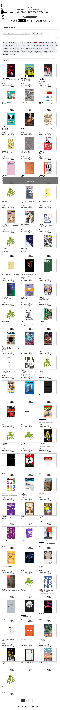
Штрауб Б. (23, 493)
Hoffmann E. (42, 639)
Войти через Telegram (31, 16)
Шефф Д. (41, 467)
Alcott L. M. (4, 565)
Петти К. (23, 323)
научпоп (41, 48)
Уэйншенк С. (42, 102)
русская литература (48, 51)
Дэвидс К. (41, 224)
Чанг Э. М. (23, 540)
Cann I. (41, 638)
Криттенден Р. (5, 467)
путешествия (30, 51)
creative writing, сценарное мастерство (14, 42)
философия (45, 52)
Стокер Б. (4, 443)
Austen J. (41, 662)
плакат (26, 49)
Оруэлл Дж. (5, 200)
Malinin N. (41, 542)
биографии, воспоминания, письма (30, 44)
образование (47, 48)
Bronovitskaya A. (43, 540)
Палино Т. (23, 321)
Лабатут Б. (41, 565)
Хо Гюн (22, 516)
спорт (10, 52)
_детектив (31, 58)
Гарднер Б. (23, 297)
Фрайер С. (41, 613)
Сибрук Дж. (5, 638)
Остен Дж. (4, 686)
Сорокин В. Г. (42, 419)
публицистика (23, 51)
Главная (4, 24)
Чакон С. (23, 492)
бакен (19, 44)
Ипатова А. (41, 78)
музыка (36, 48)
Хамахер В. (5, 613)
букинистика (10, 45)
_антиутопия (6, 58)
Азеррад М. (23, 394)
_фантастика (6, 60)
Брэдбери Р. (5, 250)
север (55, 51)
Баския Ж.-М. (42, 321)
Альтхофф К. (42, 394)
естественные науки (41, 45)
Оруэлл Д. (41, 177)
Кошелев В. (23, 615)
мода (32, 48)
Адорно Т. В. (42, 589)
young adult (26, 42)
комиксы (28, 46)
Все (34, 33)
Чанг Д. (22, 370)
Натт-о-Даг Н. (42, 152)
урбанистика (32, 52)
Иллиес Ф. (4, 175)
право (11, 51)
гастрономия (17, 45)
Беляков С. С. (24, 200)
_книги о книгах (46, 58)
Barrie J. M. (5, 662)
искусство (15, 46)
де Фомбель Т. (5, 128)
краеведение (34, 46)
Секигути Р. (5, 273)
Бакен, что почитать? (37, 706)
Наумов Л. (4, 516)
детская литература (26, 45)
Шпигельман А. (6, 394)
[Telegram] (28, 7)
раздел (36, 51)
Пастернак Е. (24, 250)
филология (38, 52)
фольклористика (53, 52)
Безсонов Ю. (42, 200)
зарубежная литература (52, 45)
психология (16, 51)
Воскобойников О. (25, 151)
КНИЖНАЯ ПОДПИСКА (36, 42)
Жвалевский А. (24, 248)
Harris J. (41, 370)
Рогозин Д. (41, 79)
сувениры (15, 52)
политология (43, 49)
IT (3, 42)
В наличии (39, 33)
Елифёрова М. (24, 78)
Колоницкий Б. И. (6, 78)
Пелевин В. (23, 273)
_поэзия (53, 58)
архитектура (14, 44)
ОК (57, 38)
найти (26, 33)
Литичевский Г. (24, 638)
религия (40, 51)
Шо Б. (3, 127)
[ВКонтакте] (31, 7)
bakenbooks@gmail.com (24, 706)
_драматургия (38, 58)
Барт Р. (4, 370)
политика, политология (34, 49)
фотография (6, 54)
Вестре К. (4, 224)
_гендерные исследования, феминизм (19, 58)
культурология (52, 46)
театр (19, 52)
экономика (12, 54)
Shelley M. (23, 467)
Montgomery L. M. (6, 321)
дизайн (33, 45)
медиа (22, 48)
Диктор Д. (4, 589)
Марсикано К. (24, 298)
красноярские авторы (43, 46)
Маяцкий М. (5, 297)
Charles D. (41, 492)
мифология (27, 48)
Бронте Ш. (4, 540)
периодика (21, 49)
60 (38, 700)
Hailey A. (41, 516)
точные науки (25, 52)
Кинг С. (22, 128)
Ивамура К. (42, 127)
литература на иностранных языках (11, 48)
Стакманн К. (42, 297)
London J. (23, 589)
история (20, 46)
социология (5, 52)
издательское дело (7, 46)
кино (24, 46)
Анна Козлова (42, 443)
